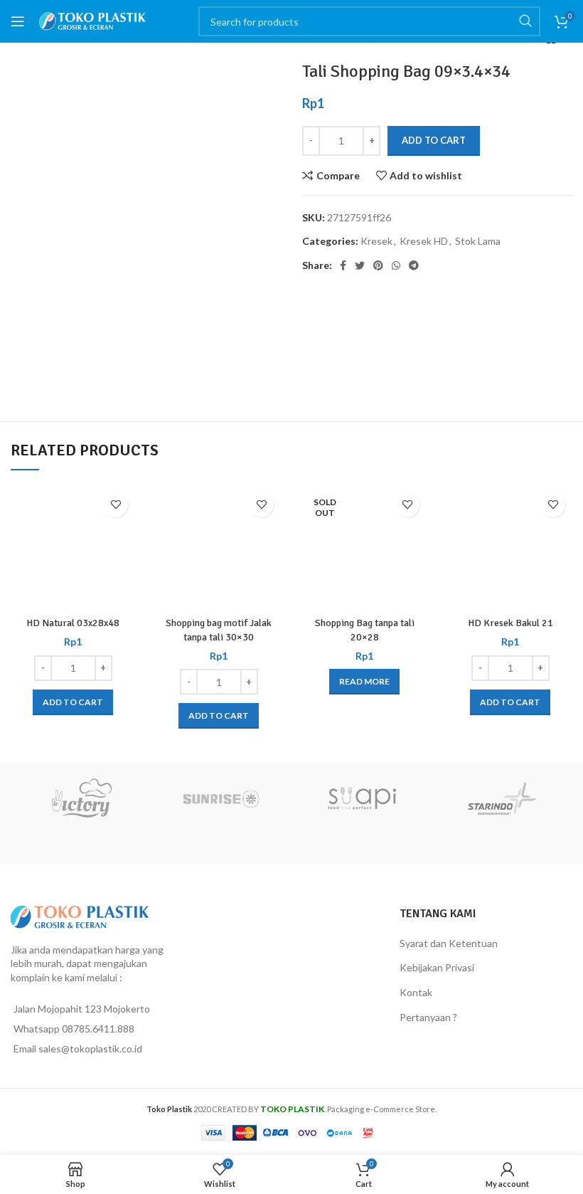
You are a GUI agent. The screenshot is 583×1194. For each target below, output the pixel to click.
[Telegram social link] (414, 265)
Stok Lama (478, 241)
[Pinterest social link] (378, 265)
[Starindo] (502, 798)
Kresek (376, 241)
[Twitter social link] (360, 265)
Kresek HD (424, 241)
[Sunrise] (221, 798)
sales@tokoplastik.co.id (90, 1048)
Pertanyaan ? (428, 1017)
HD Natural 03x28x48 (72, 623)
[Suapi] (362, 798)
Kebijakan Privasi (437, 967)
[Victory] (81, 798)
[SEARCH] (525, 21)
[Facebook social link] (343, 265)
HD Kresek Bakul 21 (510, 623)
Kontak (416, 992)
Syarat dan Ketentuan (449, 943)
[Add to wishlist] (115, 504)
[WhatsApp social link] (396, 265)
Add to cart (434, 140)
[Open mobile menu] (18, 21)
